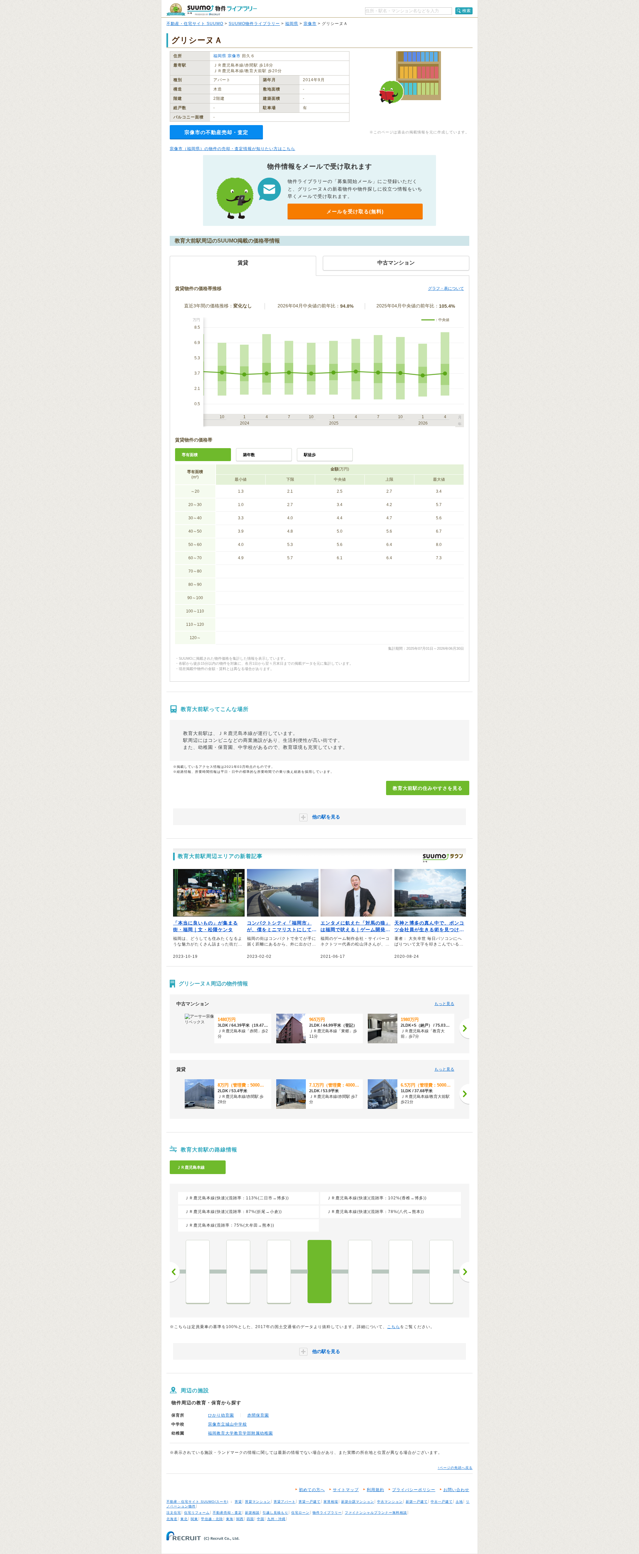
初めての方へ (312, 1489)
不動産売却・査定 (227, 1512)
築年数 (249, 454)
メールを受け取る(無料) (355, 211)
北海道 (171, 1519)
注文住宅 (173, 1512)
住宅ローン (300, 1512)
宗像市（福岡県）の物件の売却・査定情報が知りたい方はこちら (232, 148)
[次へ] (464, 1028)
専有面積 (190, 454)
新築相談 (252, 1512)
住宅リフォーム (197, 1512)
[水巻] (197, 1271)
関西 (240, 1519)
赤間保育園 (258, 1415)
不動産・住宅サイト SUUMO (194, 23)
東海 (229, 1519)
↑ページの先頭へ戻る (455, 1467)
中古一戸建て (442, 1501)
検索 (466, 10)
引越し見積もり (275, 1512)
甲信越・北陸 (212, 1519)
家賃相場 (330, 1501)
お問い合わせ (456, 1489)
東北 (184, 1519)
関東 (194, 1519)
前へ (175, 1272)
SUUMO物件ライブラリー (254, 23)
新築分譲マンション (357, 1501)
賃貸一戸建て (309, 1501)
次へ (464, 1272)
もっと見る (444, 1003)
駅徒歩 (310, 454)
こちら (393, 1326)
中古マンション (390, 1501)
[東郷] (400, 1271)
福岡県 (291, 23)
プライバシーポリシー (413, 1489)
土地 (459, 1501)
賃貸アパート (285, 1501)
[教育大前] (319, 1271)
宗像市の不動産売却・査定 (216, 132)
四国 (250, 1519)
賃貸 (238, 1501)
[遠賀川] (238, 1271)
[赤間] (360, 1271)
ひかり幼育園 (221, 1415)
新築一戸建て (417, 1501)
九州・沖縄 (276, 1519)
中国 (260, 1519)
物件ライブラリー (327, 1512)
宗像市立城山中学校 (227, 1424)
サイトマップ (346, 1489)
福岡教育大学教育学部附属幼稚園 (240, 1433)
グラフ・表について (446, 288)
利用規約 (375, 1489)
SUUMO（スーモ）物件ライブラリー (211, 9)
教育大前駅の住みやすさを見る (428, 788)
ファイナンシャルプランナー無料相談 (376, 1512)
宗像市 (310, 23)
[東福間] (441, 1271)
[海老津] (279, 1271)
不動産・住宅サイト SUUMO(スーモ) (197, 1501)
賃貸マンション (258, 1501)
